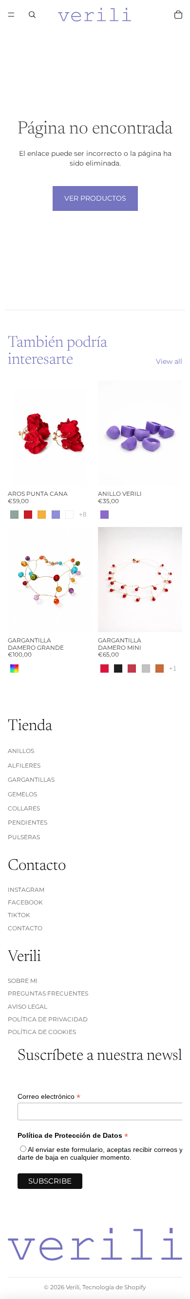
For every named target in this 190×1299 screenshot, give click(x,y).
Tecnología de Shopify (114, 1287)
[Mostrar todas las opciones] (82, 514)
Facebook (25, 902)
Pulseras (24, 837)
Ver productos (95, 198)
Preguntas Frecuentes (48, 993)
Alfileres (24, 765)
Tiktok (19, 915)
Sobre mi (23, 980)
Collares (24, 808)
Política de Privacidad (48, 1019)
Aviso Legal (27, 1006)
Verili (72, 1287)
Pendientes (27, 823)
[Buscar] (32, 14)
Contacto (25, 928)
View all (169, 361)
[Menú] (11, 14)
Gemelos (22, 794)
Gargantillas (31, 779)
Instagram (26, 889)
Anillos (21, 751)
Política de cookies (42, 1032)
